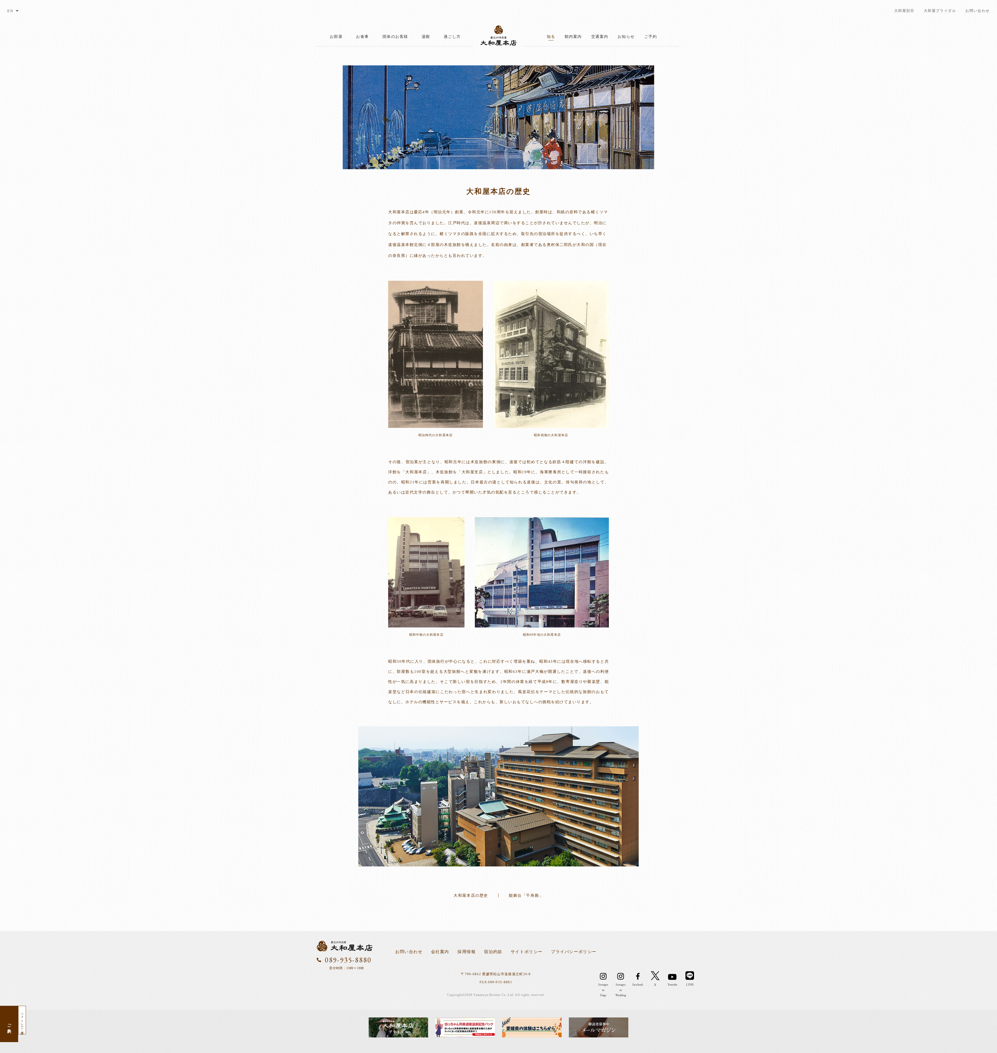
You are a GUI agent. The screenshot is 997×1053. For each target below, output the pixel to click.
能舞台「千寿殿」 (526, 895)
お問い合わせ (977, 11)
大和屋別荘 (904, 11)
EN (10, 11)
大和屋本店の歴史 (471, 895)
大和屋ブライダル (940, 11)
